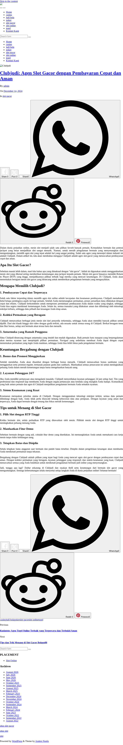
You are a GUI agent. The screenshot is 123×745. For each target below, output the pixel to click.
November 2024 (13, 699)
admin (6, 86)
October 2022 (12, 715)
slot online (11, 25)
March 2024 (12, 707)
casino (9, 15)
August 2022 (12, 720)
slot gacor (10, 23)
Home (9, 12)
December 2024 (13, 696)
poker (8, 20)
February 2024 (13, 710)
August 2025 (12, 688)
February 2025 (13, 693)
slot (1, 736)
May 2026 (11, 680)
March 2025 (12, 691)
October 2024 (12, 702)
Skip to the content (9, 1)
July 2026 (10, 675)
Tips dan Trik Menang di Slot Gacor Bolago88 (23, 642)
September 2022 (13, 718)
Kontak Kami (12, 31)
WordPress (17, 741)
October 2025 (12, 683)
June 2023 (11, 712)
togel (8, 28)
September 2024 (13, 704)
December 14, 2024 (13, 91)
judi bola (10, 17)
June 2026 (11, 677)
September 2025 (13, 685)
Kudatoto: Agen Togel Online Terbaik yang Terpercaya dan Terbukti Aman (38, 630)
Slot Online (11, 660)
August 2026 (12, 672)
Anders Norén (42, 741)
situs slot (4, 731)
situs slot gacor (7, 726)
